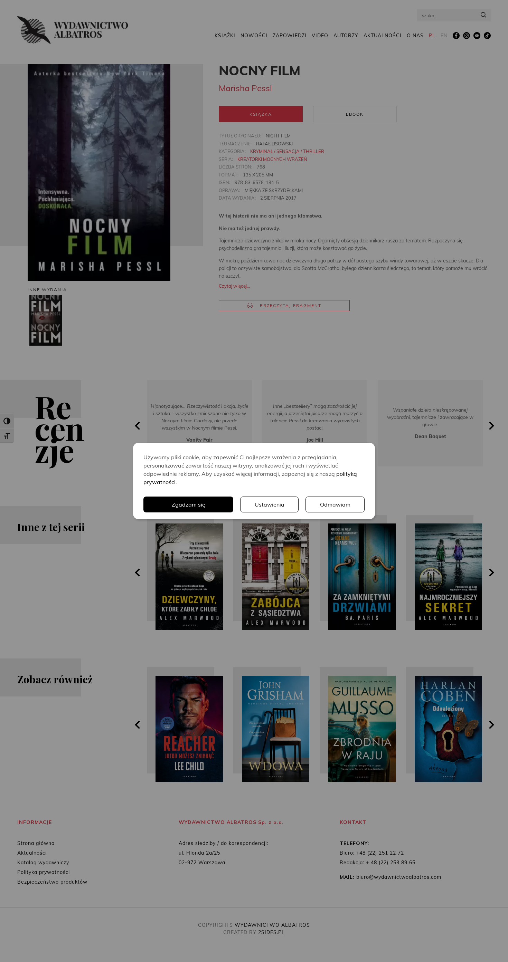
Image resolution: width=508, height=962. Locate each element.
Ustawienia (269, 504)
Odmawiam (335, 504)
